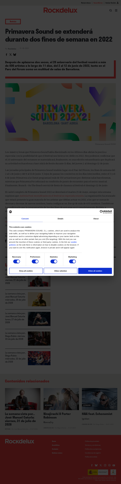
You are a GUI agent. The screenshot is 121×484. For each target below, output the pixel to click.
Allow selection (60, 271)
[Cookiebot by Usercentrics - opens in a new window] (101, 212)
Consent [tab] (25, 219)
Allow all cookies (95, 271)
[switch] (35, 261)
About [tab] (96, 219)
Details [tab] (60, 219)
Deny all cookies (26, 271)
